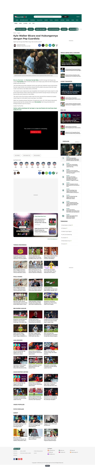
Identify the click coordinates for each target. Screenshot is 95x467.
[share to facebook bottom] (39, 173)
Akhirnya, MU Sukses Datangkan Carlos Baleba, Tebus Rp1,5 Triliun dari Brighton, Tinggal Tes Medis (72, 178)
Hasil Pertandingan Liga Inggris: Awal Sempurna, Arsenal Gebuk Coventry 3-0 (72, 191)
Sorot (15, 413)
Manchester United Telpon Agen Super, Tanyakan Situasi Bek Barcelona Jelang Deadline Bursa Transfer (20, 366)
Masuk (78, 16)
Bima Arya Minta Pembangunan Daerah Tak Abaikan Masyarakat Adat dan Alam (19, 439)
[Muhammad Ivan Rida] (15, 45)
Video (72, 20)
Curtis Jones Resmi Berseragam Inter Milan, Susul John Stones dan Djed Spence (72, 210)
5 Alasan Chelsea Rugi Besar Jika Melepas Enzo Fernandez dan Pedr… (73, 76)
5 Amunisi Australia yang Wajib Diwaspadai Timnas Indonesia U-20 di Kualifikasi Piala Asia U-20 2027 (20, 257)
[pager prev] (13, 29)
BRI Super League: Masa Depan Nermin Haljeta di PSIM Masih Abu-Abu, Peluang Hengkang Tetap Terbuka (35, 334)
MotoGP (62, 20)
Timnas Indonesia (19, 245)
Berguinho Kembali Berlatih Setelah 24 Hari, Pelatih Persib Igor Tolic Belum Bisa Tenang (20, 321)
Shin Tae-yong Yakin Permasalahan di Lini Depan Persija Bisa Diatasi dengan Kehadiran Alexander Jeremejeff (51, 334)
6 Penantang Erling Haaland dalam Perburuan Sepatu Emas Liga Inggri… (73, 70)
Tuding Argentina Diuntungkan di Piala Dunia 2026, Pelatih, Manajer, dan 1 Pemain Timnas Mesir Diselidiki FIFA (50, 289)
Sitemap (15, 455)
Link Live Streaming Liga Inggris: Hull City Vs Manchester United (19, 352)
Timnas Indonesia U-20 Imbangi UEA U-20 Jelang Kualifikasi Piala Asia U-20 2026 (35, 257)
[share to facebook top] (39, 45)
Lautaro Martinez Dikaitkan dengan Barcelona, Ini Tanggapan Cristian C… (73, 104)
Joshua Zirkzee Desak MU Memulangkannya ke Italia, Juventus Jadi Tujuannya (35, 398)
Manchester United (20, 372)
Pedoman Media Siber (25, 453)
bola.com (42, 462)
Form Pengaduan (38, 451)
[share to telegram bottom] (50, 173)
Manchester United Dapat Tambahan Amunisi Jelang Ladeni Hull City (50, 366)
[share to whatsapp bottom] (46, 173)
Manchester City (29, 80)
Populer (66, 141)
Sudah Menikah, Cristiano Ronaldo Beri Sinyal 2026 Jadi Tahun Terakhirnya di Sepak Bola (35, 303)
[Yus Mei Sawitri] (18, 173)
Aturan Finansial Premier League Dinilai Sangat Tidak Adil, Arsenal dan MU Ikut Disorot (72, 204)
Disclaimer (23, 451)
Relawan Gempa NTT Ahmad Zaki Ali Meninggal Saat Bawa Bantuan (35, 425)
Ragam (67, 20)
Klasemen (25, 23)
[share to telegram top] (50, 45)
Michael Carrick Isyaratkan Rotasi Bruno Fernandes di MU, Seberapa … (73, 133)
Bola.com (62, 450)
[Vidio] (19, 459)
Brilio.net (51, 452)
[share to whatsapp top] (46, 45)
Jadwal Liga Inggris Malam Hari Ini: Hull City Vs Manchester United (72, 217)
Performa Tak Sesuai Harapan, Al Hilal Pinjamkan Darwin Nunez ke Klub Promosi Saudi (70, 92)
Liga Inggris (17, 340)
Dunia (51, 20)
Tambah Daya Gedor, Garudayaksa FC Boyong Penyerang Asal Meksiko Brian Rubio (35, 321)
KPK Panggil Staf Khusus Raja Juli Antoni (35, 438)
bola (21, 17)
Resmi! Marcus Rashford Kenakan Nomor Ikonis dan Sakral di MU (35, 352)
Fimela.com (62, 452)
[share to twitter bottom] (43, 173)
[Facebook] (14, 459)
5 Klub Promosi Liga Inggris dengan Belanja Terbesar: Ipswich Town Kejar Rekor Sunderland (70, 63)
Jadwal (20, 23)
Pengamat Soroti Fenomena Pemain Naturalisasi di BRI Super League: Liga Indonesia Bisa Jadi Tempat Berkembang (51, 321)
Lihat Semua (77, 141)
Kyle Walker (36, 80)
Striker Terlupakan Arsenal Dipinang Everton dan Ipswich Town (35, 366)
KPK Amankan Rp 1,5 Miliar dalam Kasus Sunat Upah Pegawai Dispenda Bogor (50, 439)
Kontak (15, 451)
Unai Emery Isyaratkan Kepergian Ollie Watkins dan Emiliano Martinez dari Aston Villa (72, 159)
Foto (77, 20)
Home (17, 20)
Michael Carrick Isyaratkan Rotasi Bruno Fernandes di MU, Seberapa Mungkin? (50, 398)
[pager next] (81, 29)
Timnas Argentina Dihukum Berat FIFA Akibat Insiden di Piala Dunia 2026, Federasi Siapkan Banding (35, 289)
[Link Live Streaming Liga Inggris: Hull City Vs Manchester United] (71, 117)
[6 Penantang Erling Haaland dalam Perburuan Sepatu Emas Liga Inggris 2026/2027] (63, 70)
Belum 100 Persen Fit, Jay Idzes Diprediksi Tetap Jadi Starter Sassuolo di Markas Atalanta (35, 271)
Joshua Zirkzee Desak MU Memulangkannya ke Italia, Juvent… (73, 98)
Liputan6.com (52, 450)
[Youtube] (21, 459)
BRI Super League (24, 20)
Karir (35, 453)
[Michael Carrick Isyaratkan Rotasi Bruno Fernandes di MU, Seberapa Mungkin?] (63, 133)
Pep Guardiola (20, 81)
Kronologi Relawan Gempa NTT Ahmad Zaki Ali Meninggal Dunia (19, 425)
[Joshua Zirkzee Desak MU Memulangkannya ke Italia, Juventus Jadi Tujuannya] (63, 98)
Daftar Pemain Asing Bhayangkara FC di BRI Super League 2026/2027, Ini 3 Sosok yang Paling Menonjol (20, 334)
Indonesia (32, 20)
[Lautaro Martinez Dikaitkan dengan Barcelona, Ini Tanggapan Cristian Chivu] (63, 104)
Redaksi (15, 453)
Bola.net (73, 450)
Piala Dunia (39, 20)
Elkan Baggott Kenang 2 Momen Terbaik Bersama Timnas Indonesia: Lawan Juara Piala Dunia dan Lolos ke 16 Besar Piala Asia (20, 271)
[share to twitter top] (43, 45)
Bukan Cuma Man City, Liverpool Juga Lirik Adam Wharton (50, 352)
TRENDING (64, 221)
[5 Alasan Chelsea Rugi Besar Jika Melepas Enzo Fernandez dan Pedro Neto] (63, 76)
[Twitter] (16, 459)
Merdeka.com (52, 454)
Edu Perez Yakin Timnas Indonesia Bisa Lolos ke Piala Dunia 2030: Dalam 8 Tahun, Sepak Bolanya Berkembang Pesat (20, 303)
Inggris (46, 20)
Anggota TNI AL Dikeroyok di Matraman (50, 424)
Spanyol (56, 20)
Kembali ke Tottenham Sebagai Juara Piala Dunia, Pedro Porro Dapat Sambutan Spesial (50, 303)
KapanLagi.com (74, 452)
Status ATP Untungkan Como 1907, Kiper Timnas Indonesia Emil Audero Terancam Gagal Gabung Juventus (50, 271)
